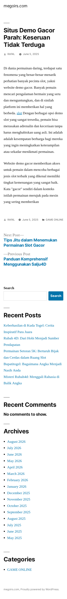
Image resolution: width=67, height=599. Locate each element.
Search (9, 288)
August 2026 (16, 441)
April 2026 (15, 467)
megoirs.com (15, 5)
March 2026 (16, 473)
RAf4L (11, 54)
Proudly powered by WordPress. (39, 589)
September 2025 (18, 512)
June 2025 (14, 531)
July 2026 (14, 448)
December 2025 (18, 493)
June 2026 (14, 454)
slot (19, 113)
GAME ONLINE (54, 219)
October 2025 (17, 506)
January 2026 (16, 486)
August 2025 (16, 518)
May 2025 (14, 538)
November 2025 (18, 499)
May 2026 (14, 461)
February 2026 (17, 480)
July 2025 (14, 525)
